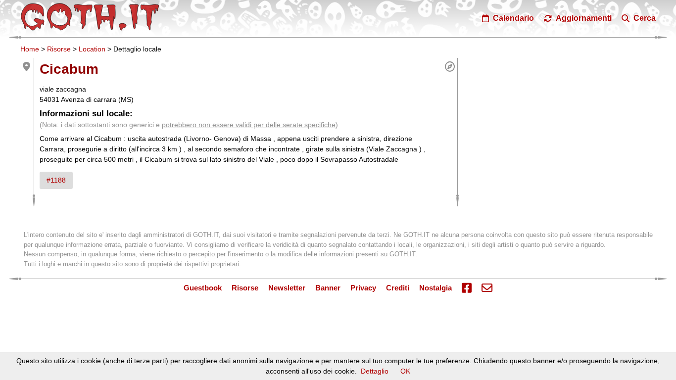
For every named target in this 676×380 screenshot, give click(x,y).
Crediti (397, 288)
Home (29, 49)
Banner (327, 288)
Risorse (59, 49)
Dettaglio (374, 371)
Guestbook (203, 288)
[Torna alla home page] (90, 16)
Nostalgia (435, 288)
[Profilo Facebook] (467, 288)
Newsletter (286, 288)
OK (405, 371)
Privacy (363, 288)
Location (92, 49)
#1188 (56, 180)
